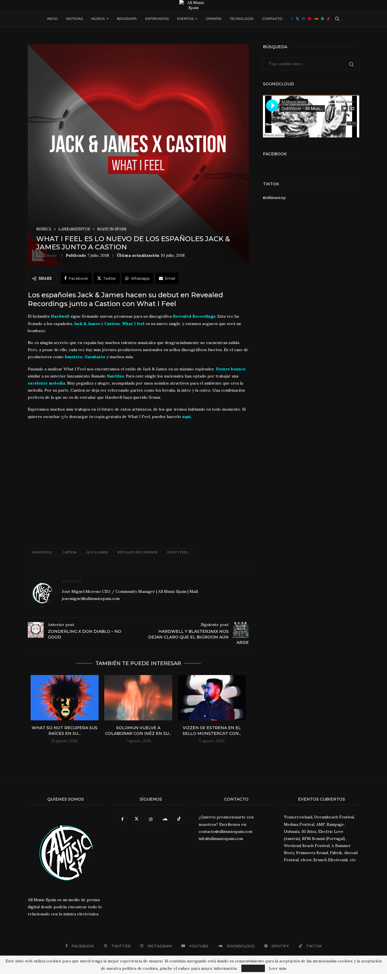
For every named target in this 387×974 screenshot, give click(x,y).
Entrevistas (157, 18)
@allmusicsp (274, 197)
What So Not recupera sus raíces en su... (64, 730)
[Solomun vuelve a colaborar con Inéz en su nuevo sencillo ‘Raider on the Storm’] (138, 697)
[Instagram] (303, 18)
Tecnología (242, 18)
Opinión (213, 18)
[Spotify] (322, 18)
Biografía (127, 18)
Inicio (52, 18)
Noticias (74, 18)
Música (98, 18)
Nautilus (115, 376)
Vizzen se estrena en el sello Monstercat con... (211, 730)
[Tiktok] (328, 18)
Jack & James (97, 552)
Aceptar (253, 968)
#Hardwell (41, 552)
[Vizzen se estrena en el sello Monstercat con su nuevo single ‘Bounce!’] (212, 697)
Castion (69, 552)
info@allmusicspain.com (221, 838)
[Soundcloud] (316, 18)
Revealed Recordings (137, 552)
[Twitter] (297, 18)
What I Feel (177, 552)
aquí (186, 416)
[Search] (337, 18)
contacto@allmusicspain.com (225, 831)
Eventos (185, 18)
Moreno (49, 255)
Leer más (277, 968)
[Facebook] (292, 18)
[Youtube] (309, 18)
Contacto (272, 18)
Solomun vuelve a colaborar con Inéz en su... (138, 730)
